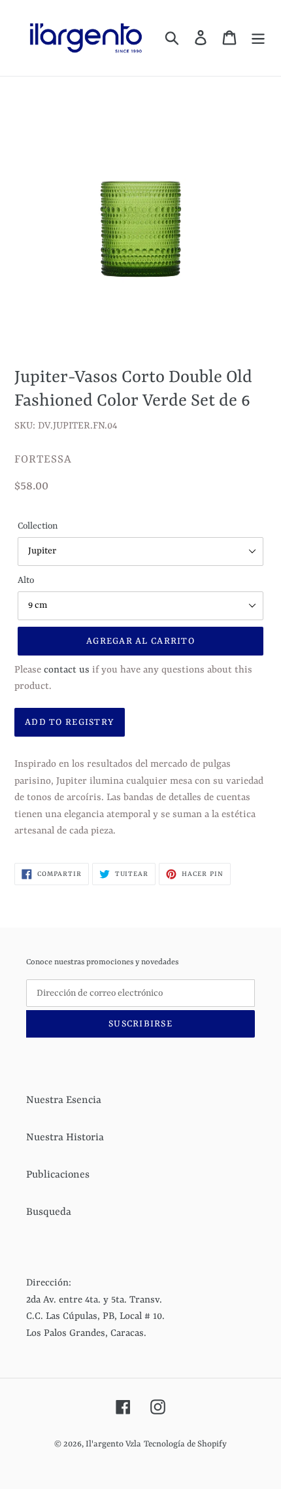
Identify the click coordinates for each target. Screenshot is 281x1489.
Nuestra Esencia (63, 1100)
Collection (38, 526)
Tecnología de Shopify (185, 1444)
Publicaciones (58, 1175)
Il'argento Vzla (113, 1444)
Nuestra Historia (65, 1138)
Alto (26, 580)
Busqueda (48, 1212)
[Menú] (258, 38)
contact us (67, 670)
